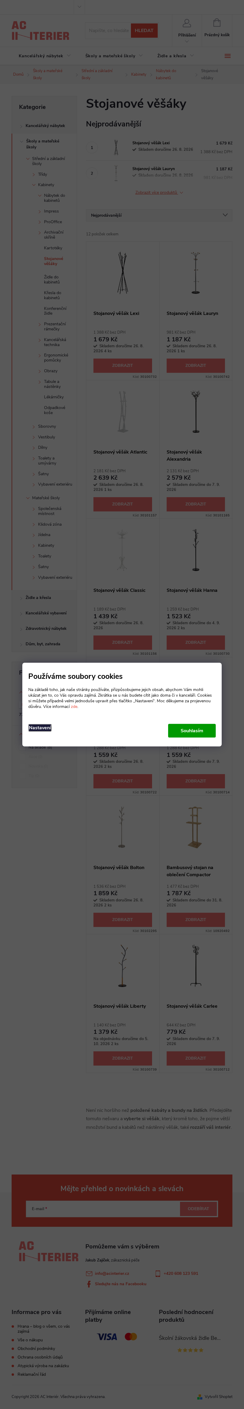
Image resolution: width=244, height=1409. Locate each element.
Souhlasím (192, 731)
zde (74, 706)
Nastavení (40, 728)
